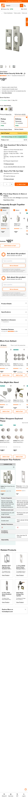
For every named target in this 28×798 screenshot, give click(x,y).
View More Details (7, 92)
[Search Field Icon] (21, 5)
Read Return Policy (8, 200)
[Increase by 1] (11, 184)
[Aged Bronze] (2, 109)
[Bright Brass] (6, 109)
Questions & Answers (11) (18, 75)
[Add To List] (22, 73)
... (1, 13)
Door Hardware (8, 13)
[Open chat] (27, 22)
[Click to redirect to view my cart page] (25, 5)
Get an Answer (14, 265)
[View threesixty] (14, 66)
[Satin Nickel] (10, 109)
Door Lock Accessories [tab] (18, 345)
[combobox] (12, 5)
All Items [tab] (3, 345)
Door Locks (17, 13)
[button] (14, 304)
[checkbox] (4, 160)
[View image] (1, 66)
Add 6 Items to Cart (10, 245)
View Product (5, 575)
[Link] (18, 222)
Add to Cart (22, 184)
